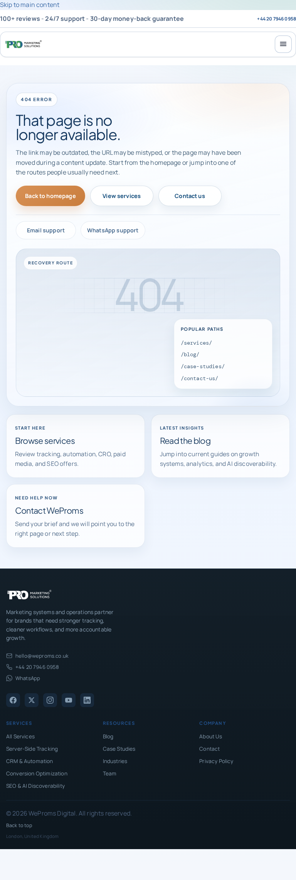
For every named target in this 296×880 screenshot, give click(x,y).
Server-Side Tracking (32, 748)
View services (122, 196)
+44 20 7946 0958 (276, 18)
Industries (115, 761)
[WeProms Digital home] (23, 44)
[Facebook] (13, 700)
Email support (46, 230)
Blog (108, 736)
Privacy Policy (216, 761)
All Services (20, 736)
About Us (210, 736)
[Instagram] (50, 700)
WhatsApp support (113, 230)
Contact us (190, 196)
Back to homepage (50, 196)
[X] (32, 700)
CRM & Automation (29, 761)
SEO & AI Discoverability (35, 785)
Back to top (19, 825)
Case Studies (119, 748)
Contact (209, 748)
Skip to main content (29, 4)
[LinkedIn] (87, 700)
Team (110, 773)
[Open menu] (283, 44)
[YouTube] (69, 700)
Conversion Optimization (36, 773)
